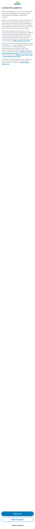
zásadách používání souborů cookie (21, 40)
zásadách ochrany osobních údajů (24, 54)
